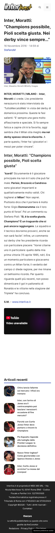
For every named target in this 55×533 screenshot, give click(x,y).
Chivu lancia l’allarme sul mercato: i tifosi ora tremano (28, 390)
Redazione (14, 528)
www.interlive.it (21, 301)
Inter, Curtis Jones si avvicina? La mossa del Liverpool (28, 469)
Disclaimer (41, 528)
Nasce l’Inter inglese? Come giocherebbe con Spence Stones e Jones (28, 455)
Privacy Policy (27, 528)
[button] (40, 7)
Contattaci (27, 508)
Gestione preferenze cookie (43, 531)
